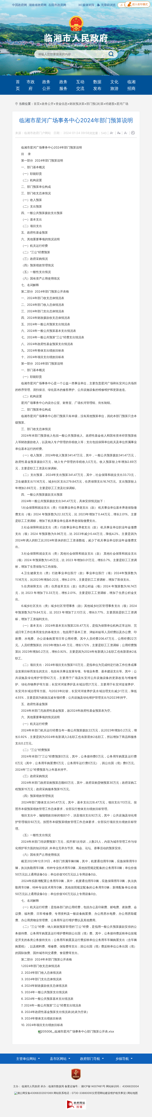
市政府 (31, 85)
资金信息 (61, 104)
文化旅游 (114, 85)
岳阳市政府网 (57, 5)
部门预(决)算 (94, 104)
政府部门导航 (90, 1059)
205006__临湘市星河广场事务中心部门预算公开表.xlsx (77, 1031)
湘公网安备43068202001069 (35, 1092)
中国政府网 (19, 5)
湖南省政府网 (38, 5)
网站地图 (132, 1092)
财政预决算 (77, 104)
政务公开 (46, 85)
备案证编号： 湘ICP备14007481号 (85, 1086)
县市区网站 (58, 1059)
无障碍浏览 (108, 5)
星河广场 (122, 104)
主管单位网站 (26, 1059)
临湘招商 (131, 85)
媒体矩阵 (88, 5)
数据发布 (97, 85)
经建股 (109, 104)
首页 (18, 85)
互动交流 (80, 85)
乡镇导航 (122, 1059)
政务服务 (63, 85)
